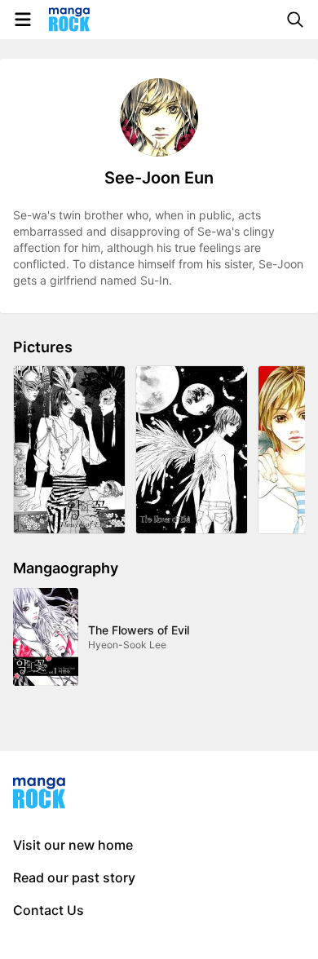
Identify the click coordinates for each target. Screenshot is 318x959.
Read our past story (74, 877)
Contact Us (48, 910)
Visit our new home (73, 845)
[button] (69, 449)
